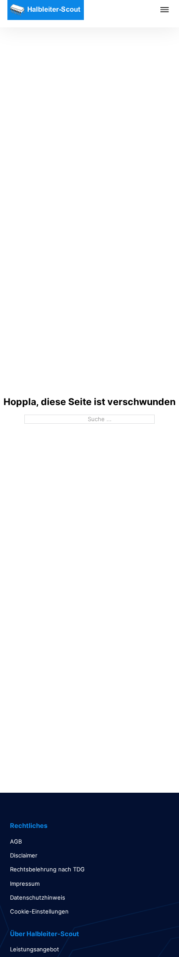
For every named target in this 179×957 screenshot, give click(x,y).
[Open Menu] (169, 9)
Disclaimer (23, 855)
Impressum (25, 883)
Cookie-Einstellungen (39, 911)
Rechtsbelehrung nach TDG (47, 869)
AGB (16, 841)
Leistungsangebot (34, 949)
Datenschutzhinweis (37, 897)
